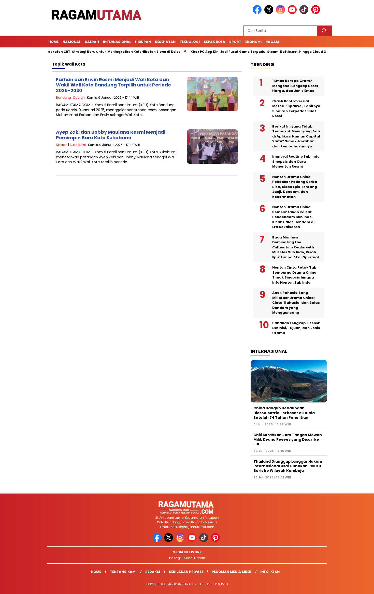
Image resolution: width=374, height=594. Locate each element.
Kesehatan (165, 41)
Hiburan (143, 41)
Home (53, 41)
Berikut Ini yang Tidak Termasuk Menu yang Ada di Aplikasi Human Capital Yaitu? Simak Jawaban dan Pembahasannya (296, 136)
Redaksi (152, 571)
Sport (235, 41)
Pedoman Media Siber (231, 571)
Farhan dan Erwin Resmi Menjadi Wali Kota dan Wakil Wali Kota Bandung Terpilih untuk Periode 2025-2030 (113, 85)
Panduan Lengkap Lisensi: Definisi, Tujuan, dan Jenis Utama (296, 328)
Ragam (272, 41)
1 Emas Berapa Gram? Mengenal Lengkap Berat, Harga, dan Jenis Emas (296, 85)
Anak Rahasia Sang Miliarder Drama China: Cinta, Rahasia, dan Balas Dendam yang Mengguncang (296, 302)
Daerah (92, 41)
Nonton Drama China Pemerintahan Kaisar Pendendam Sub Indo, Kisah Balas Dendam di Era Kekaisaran (293, 217)
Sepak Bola (214, 41)
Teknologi (190, 41)
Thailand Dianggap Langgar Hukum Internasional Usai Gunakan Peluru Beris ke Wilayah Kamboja (287, 466)
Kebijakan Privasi (186, 571)
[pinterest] (316, 13)
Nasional (72, 41)
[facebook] (258, 13)
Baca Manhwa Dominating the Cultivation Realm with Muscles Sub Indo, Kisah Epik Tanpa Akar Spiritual (295, 247)
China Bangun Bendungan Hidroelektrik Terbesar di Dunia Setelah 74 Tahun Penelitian (284, 413)
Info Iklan (270, 571)
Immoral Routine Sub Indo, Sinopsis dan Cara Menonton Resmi (296, 161)
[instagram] (281, 13)
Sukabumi (78, 145)
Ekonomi (253, 41)
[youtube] (293, 13)
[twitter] (269, 13)
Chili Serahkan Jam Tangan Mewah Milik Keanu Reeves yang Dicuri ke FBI (287, 439)
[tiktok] (304, 13)
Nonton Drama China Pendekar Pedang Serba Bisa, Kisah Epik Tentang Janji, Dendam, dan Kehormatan (294, 186)
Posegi (175, 557)
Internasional (117, 41)
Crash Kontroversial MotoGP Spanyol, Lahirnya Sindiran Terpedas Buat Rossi (296, 109)
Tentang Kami (123, 571)
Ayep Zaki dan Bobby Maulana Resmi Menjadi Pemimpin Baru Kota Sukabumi (110, 135)
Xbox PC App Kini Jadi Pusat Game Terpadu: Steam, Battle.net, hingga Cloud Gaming (248, 51)
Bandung (63, 97)
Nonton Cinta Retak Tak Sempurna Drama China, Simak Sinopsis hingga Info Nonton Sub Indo (295, 275)
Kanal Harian (194, 557)
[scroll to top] (358, 586)
